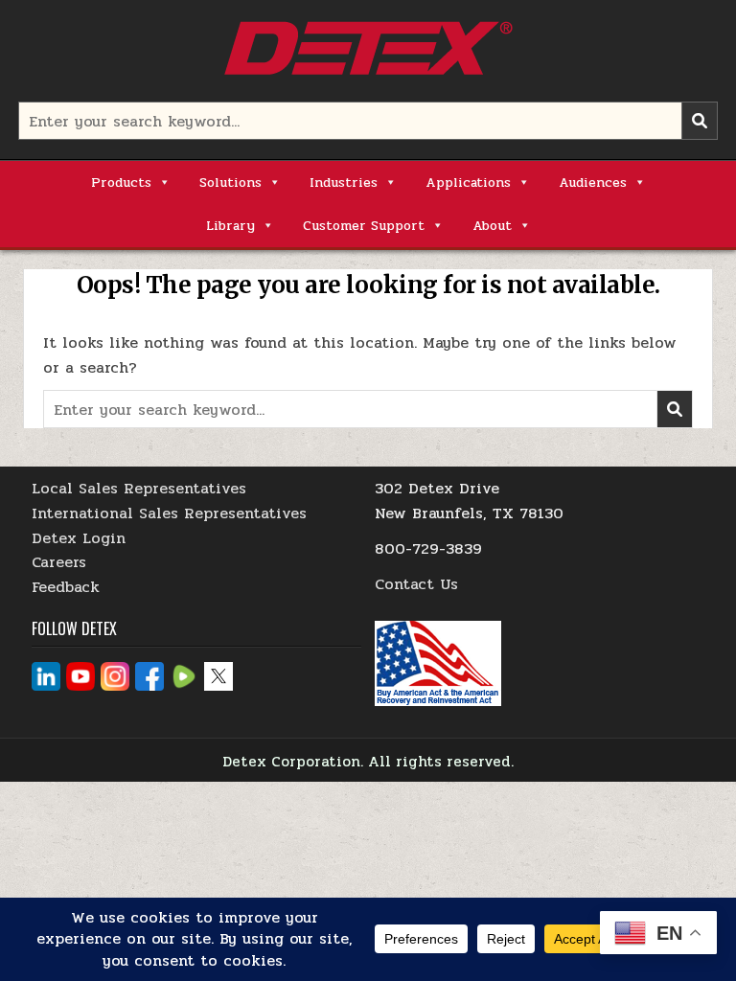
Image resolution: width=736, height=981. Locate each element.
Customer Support (364, 226)
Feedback (66, 587)
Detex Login (79, 538)
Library (230, 226)
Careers (59, 562)
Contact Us (416, 584)
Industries (344, 182)
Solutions (230, 182)
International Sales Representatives (169, 513)
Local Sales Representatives (139, 488)
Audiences (593, 182)
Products (121, 182)
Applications (468, 182)
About (492, 226)
